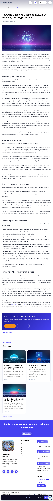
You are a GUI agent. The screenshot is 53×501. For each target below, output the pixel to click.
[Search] (35, 2)
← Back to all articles (7, 332)
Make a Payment (25, 455)
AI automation (33, 205)
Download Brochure (26, 458)
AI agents (24, 304)
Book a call (41, 485)
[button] (50, 2)
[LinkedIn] (3, 471)
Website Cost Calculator (27, 460)
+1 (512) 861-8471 (43, 480)
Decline (39, 497)
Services (23, 443)
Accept (47, 497)
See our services (23, 326)
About (22, 451)
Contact (23, 453)
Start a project (10, 326)
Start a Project (26, 433)
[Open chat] (50, 498)
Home (3, 7)
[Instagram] (8, 471)
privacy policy (27, 497)
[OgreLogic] (6, 3)
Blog (8, 7)
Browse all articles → (8, 416)
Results (23, 447)
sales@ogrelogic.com (42, 482)
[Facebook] (12, 471)
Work (22, 445)
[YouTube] (16, 471)
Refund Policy (41, 494)
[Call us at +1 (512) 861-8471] (30, 2)
